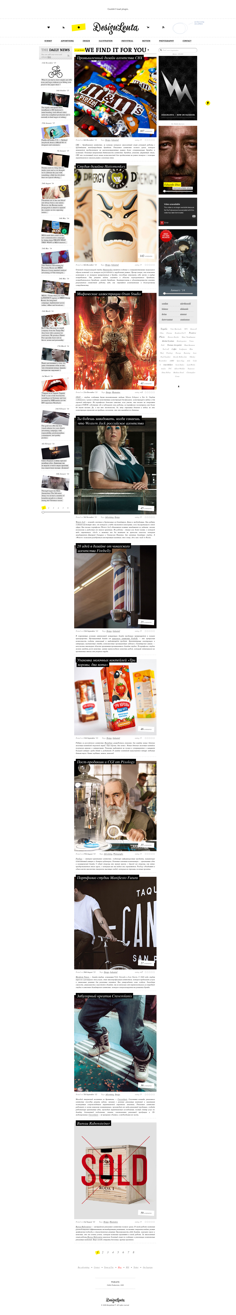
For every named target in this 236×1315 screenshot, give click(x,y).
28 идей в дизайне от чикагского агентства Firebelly (103, 548)
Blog (120, 1267)
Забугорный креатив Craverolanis (104, 995)
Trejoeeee (191, 368)
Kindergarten (182, 341)
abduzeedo (184, 308)
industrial (115, 140)
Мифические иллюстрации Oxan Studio (109, 293)
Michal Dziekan (168, 341)
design (107, 140)
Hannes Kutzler (173, 337)
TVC (170, 368)
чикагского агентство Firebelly (125, 638)
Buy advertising (83, 1267)
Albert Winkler (179, 368)
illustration (116, 392)
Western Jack (80, 522)
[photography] (166, 41)
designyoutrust (167, 319)
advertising (109, 517)
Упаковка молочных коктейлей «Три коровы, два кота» (106, 662)
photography (118, 854)
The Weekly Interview (178, 124)
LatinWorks (191, 364)
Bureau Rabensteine (94, 1237)
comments (146, 131)
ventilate (165, 303)
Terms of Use (109, 1267)
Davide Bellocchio (180, 357)
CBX (77, 145)
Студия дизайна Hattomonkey (101, 166)
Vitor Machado (176, 329)
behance (165, 308)
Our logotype (148, 1267)
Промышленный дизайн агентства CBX (110, 57)
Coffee (174, 349)
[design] (86, 41)
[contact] (187, 41)
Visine (191, 341)
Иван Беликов (189, 345)
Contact (97, 1267)
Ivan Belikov (168, 364)
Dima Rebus (166, 372)
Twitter (136, 1267)
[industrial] (127, 41)
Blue (191, 349)
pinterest (183, 314)
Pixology (79, 858)
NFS (186, 329)
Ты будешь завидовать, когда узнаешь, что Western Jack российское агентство (110, 420)
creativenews (185, 319)
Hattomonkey (108, 269)
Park (162, 345)
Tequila (164, 328)
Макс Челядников (188, 337)
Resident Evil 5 (180, 333)
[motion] (146, 41)
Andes (163, 368)
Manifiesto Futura (83, 977)
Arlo (188, 360)
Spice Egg (180, 360)
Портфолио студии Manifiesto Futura (107, 877)
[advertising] (67, 41)
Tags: (103, 140)
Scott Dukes (179, 364)
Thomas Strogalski (174, 345)
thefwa (164, 314)
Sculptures (183, 349)
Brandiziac (109, 743)
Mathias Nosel (178, 372)
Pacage (178, 353)
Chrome (169, 333)
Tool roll (166, 349)
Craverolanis (122, 1099)
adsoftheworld (185, 303)
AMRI (172, 360)
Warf (162, 353)
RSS (127, 1267)
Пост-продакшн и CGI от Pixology (106, 761)
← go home (79, 50)
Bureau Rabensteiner (93, 1123)
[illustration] (106, 41)
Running (187, 353)
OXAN (79, 397)
